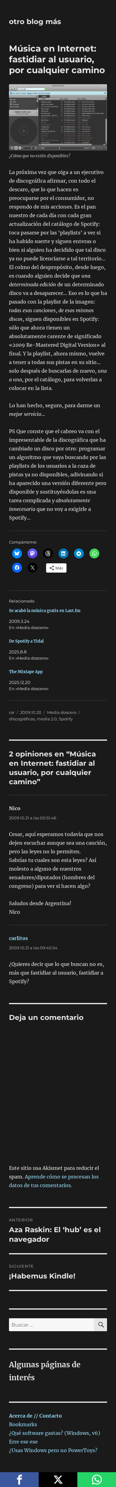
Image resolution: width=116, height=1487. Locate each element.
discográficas (22, 718)
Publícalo (58, 1479)
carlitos (18, 938)
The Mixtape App (26, 671)
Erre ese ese (23, 1442)
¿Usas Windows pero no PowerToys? (53, 1450)
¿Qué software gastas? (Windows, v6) (54, 1433)
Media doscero (61, 712)
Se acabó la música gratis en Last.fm (44, 610)
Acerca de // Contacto (35, 1416)
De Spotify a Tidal (26, 641)
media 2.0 (47, 718)
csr (12, 712)
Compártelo (19, 1479)
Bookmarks (23, 1424)
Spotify (66, 718)
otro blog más (35, 21)
